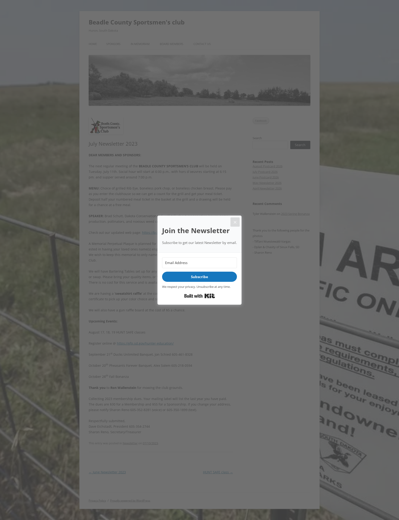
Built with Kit (199, 296)
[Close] (235, 222)
